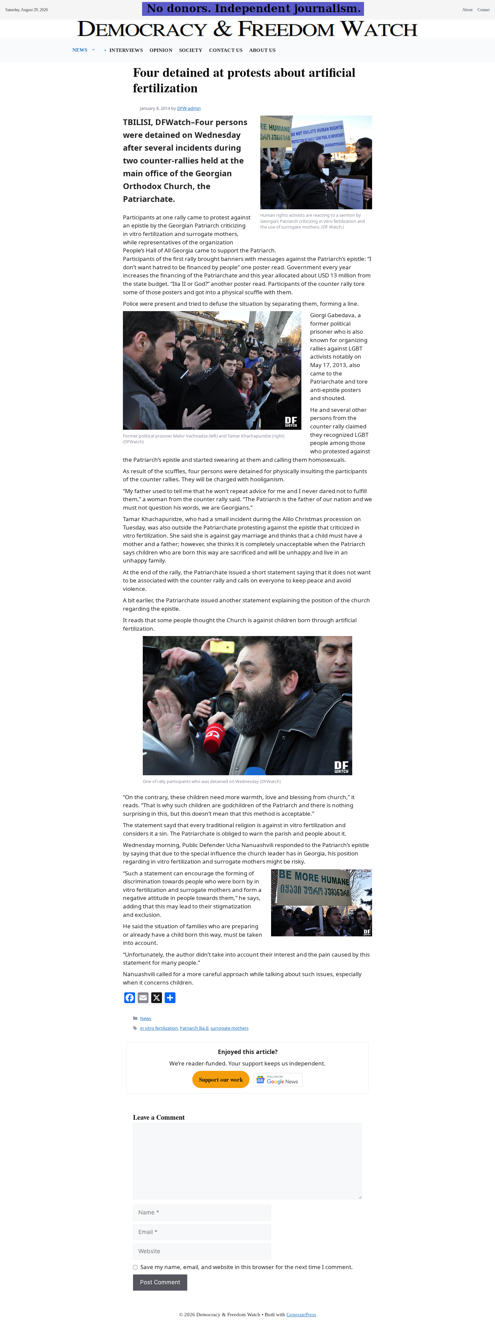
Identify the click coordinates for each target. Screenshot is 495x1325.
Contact (483, 9)
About (467, 9)
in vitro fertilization (159, 1028)
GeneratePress (301, 1314)
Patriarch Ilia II (194, 1028)
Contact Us (225, 50)
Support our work (221, 1079)
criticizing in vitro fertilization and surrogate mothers (184, 229)
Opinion (161, 50)
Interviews (125, 50)
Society (190, 50)
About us (262, 50)
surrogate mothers (229, 1028)
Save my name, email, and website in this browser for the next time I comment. (246, 1267)
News (80, 50)
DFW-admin (189, 108)
